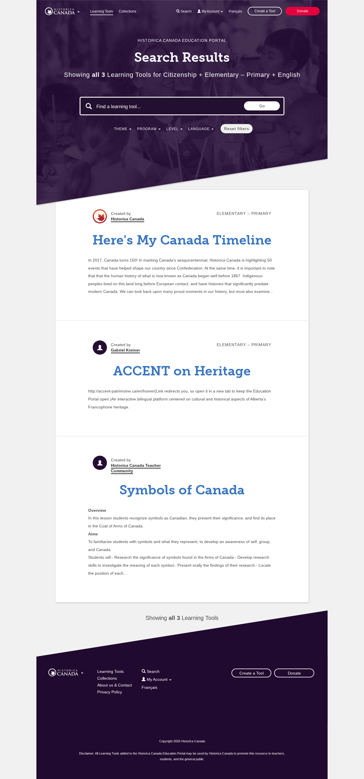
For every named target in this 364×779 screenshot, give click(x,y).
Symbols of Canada (182, 490)
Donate (302, 11)
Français (235, 11)
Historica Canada (127, 219)
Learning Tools (101, 11)
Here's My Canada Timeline (182, 240)
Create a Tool (265, 11)
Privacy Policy (109, 692)
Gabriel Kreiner (125, 350)
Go (262, 106)
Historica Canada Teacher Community (136, 468)
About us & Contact (114, 685)
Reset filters (236, 128)
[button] (62, 10)
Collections (127, 11)
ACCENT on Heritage (182, 371)
